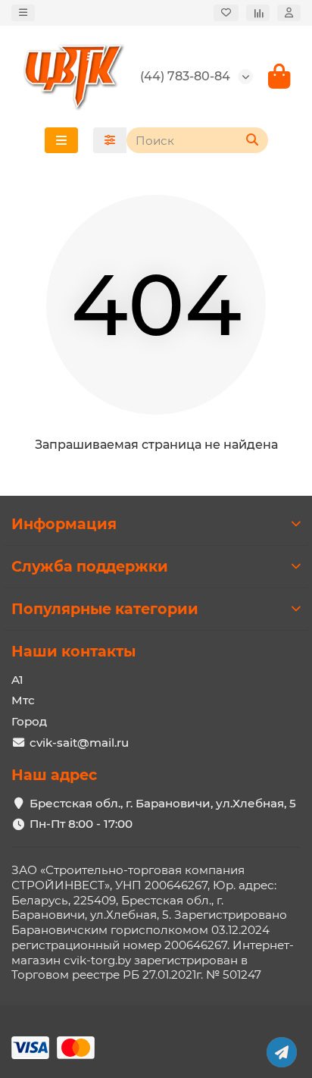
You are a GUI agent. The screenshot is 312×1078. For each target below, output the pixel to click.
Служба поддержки (89, 566)
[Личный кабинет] (289, 13)
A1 (17, 679)
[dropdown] (23, 13)
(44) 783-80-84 (185, 76)
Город (29, 721)
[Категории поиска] (109, 140)
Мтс (23, 700)
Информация (64, 524)
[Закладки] (226, 13)
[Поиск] (252, 140)
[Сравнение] (258, 13)
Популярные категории (104, 609)
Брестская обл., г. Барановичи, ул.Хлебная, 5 (163, 803)
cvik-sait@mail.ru (79, 742)
